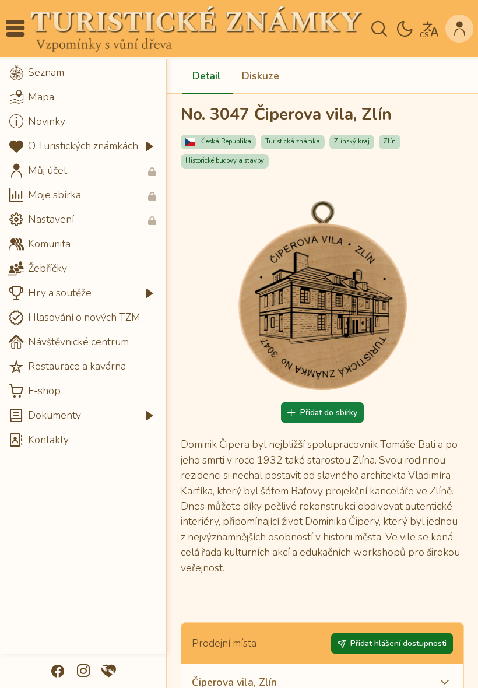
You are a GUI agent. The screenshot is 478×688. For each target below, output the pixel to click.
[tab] (206, 76)
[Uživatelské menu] (459, 29)
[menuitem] (83, 73)
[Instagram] (83, 671)
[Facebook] (57, 671)
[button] (15, 28)
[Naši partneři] (109, 671)
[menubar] (83, 256)
